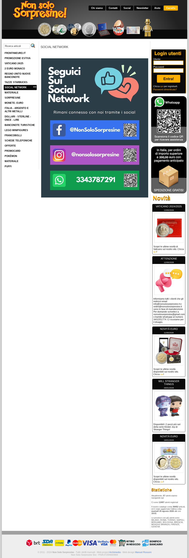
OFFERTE (10, 145)
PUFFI (8, 166)
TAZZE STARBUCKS (16, 82)
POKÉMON (11, 156)
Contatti (113, 8)
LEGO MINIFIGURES (16, 130)
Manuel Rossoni (143, 552)
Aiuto (157, 8)
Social (127, 8)
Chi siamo (97, 8)
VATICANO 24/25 (14, 63)
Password (158, 67)
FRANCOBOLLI (13, 135)
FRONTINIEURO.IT (15, 53)
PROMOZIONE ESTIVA (17, 58)
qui (161, 86)
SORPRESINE (12, 97)
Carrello (170, 8)
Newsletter (142, 8)
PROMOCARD (12, 151)
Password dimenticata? (165, 89)
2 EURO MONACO (15, 68)
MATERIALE (11, 92)
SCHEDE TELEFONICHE (18, 140)
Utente (156, 59)
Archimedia (115, 552)
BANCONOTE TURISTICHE (20, 125)
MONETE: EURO (14, 103)
